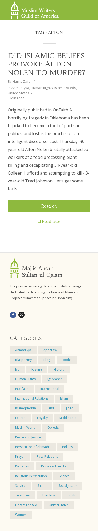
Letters (20, 418)
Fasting (36, 369)
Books (66, 359)
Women (21, 514)
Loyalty (42, 418)
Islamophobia (25, 408)
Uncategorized (26, 505)
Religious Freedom (55, 466)
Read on (49, 206)
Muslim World (25, 427)
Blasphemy (23, 359)
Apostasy (50, 350)
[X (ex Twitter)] (21, 315)
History (59, 369)
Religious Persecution (31, 476)
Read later (51, 221)
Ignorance (54, 379)
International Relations (31, 398)
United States (18, 93)
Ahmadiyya (20, 87)
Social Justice (67, 485)
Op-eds (70, 87)
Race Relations (47, 456)
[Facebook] (13, 315)
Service (20, 485)
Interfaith (21, 389)
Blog (46, 359)
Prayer (20, 456)
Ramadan (22, 466)
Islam (58, 87)
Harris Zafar (22, 81)
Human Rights (42, 87)
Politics (67, 447)
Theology (49, 495)
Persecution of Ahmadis (32, 447)
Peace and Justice (28, 437)
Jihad (69, 408)
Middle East (67, 418)
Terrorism (22, 495)
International (49, 389)
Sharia (42, 485)
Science (64, 476)
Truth (71, 495)
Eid (17, 369)
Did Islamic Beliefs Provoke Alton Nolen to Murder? (46, 64)
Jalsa (51, 408)
